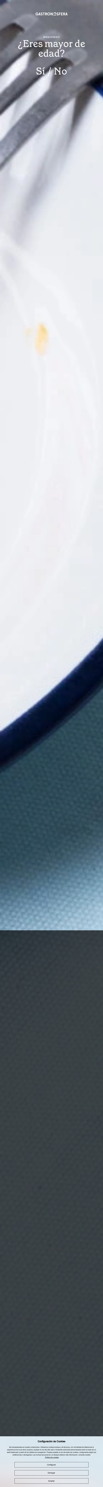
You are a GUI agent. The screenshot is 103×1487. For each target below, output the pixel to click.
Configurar (51, 1465)
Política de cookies (52, 1457)
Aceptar (51, 1481)
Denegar (51, 1473)
